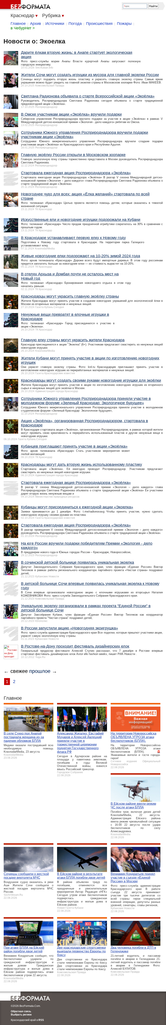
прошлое (39, 671)
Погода (75, 23)
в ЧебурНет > (23, 28)
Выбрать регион (21, 1014)
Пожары (124, 23)
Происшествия (99, 23)
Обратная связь (21, 1011)
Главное (18, 23)
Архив (35, 23)
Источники (54, 23)
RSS (41, 1020)
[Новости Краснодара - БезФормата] (26, 5)
